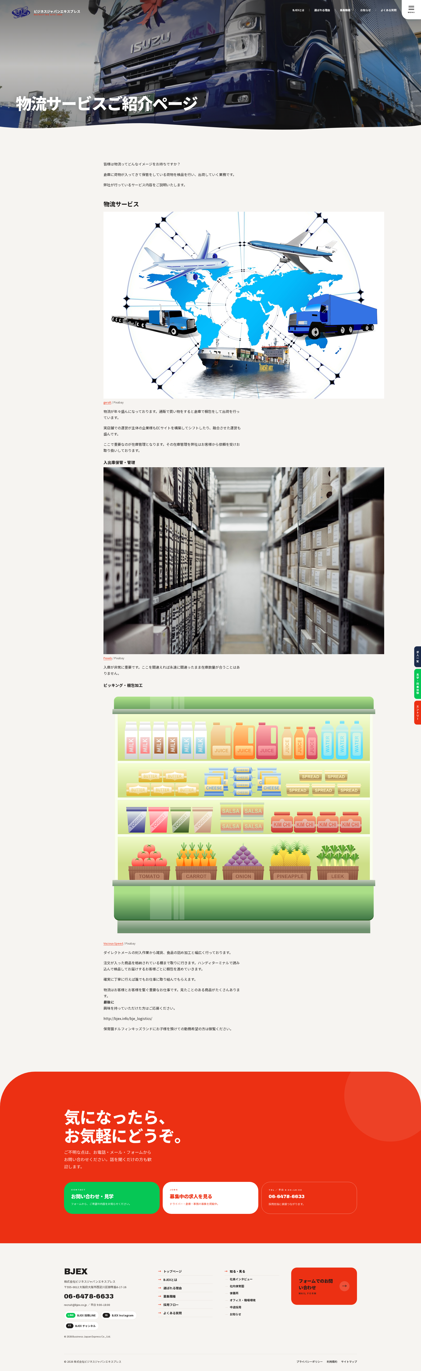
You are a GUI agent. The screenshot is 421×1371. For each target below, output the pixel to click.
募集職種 (345, 10)
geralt (107, 402)
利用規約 (332, 1361)
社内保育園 (234, 1286)
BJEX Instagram (119, 1315)
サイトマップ (349, 1361)
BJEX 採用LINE (82, 1315)
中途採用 (233, 1307)
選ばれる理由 (322, 10)
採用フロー (168, 1304)
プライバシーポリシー (309, 1361)
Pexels (107, 658)
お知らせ (365, 10)
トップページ (170, 1271)
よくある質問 (388, 10)
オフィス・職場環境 (240, 1300)
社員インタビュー (239, 1279)
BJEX (75, 1272)
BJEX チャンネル (82, 1326)
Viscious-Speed (113, 943)
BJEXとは (298, 10)
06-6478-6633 (89, 1296)
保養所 (231, 1293)
